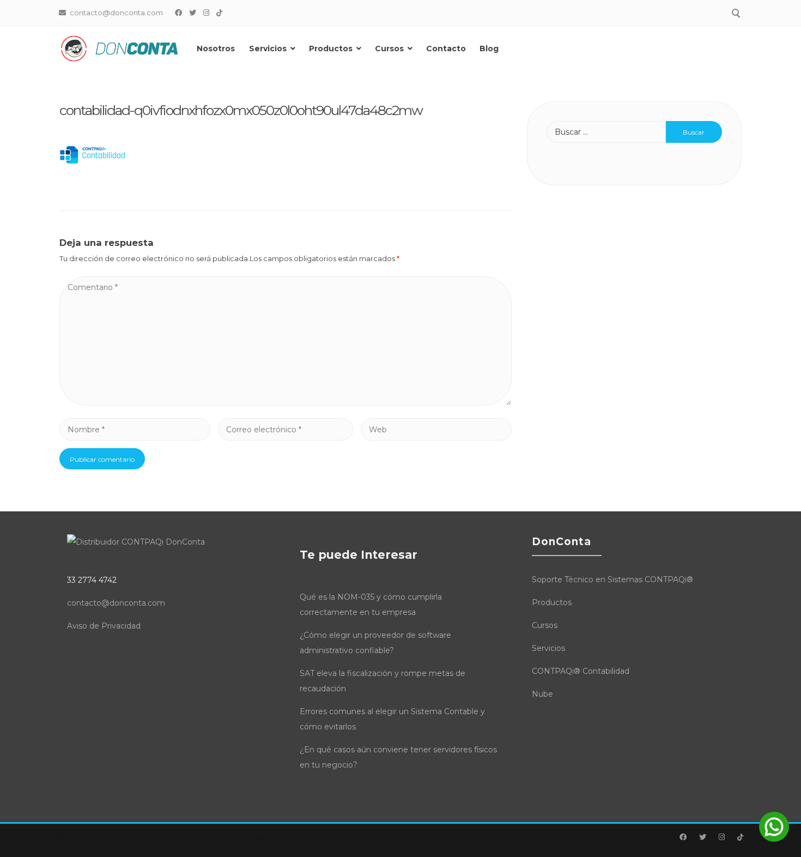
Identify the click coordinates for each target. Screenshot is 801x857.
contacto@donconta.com (116, 603)
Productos (331, 48)
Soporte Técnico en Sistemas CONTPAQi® (612, 579)
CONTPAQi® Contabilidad (580, 671)
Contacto (446, 48)
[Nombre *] (134, 429)
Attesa (63, 836)
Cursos (389, 48)
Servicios (268, 48)
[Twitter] (193, 12)
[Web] (436, 429)
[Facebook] (179, 12)
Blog (489, 48)
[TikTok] (219, 12)
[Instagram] (206, 12)
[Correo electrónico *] (286, 429)
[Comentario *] (285, 403)
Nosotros (216, 48)
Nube (542, 694)
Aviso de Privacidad (104, 626)
